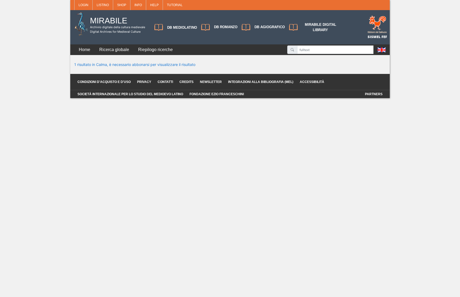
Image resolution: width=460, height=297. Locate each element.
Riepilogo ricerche (155, 49)
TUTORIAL (175, 5)
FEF (384, 36)
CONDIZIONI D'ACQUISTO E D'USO (104, 82)
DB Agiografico (269, 27)
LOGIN (83, 5)
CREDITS (186, 82)
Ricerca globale (114, 49)
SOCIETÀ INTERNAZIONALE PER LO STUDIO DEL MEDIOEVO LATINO (130, 94)
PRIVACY (144, 82)
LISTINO (103, 5)
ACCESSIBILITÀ (312, 82)
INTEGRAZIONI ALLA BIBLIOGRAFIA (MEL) (260, 82)
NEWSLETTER (211, 82)
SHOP (121, 5)
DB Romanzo (225, 27)
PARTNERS (374, 94)
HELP (154, 5)
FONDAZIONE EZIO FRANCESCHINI (217, 94)
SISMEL (374, 36)
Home (84, 49)
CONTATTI (165, 82)
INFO (138, 5)
